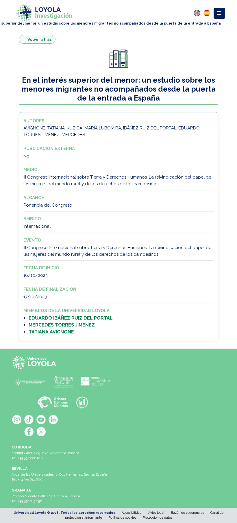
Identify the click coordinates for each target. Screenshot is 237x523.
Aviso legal (156, 513)
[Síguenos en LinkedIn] (53, 419)
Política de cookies (122, 518)
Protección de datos (157, 518)
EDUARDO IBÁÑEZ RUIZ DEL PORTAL (71, 318)
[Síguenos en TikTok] (29, 419)
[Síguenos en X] (41, 431)
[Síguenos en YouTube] (41, 419)
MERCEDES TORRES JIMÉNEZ (62, 325)
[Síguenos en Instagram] (16, 419)
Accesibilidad (132, 513)
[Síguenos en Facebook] (29, 431)
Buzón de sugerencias (187, 513)
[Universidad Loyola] (35, 362)
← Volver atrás (37, 39)
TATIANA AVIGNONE (51, 332)
